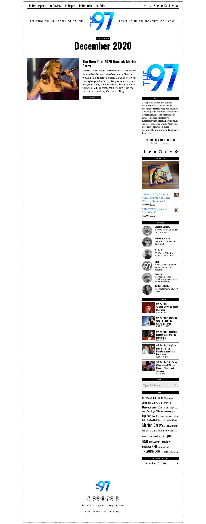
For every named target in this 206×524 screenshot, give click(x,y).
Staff (157, 261)
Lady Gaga (157, 420)
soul (167, 446)
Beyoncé (146, 407)
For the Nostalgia (168, 411)
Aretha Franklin (164, 403)
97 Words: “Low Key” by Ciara (166, 290)
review (166, 441)
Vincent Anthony (162, 226)
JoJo (167, 416)
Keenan (158, 273)
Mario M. (159, 250)
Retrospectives (129, 70)
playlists (163, 436)
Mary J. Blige (166, 426)
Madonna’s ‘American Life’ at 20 (165, 242)
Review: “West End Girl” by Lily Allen (166, 231)
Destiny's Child (153, 411)
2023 (166, 397)
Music (120, 70)
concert (171, 408)
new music (171, 430)
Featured (103, 70)
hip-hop (146, 415)
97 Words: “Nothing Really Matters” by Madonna (166, 334)
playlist (154, 436)
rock (159, 447)
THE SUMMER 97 (166, 452)
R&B (145, 441)
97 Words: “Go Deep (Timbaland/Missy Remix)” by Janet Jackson (166, 367)
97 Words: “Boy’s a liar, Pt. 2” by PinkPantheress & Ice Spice (166, 350)
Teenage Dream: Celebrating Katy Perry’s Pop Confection (166, 279)
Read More (91, 97)
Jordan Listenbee (163, 285)
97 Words (149, 398)
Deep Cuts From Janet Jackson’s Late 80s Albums (165, 267)
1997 (155, 397)
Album (171, 397)
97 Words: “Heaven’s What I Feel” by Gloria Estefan (166, 320)
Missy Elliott (153, 431)
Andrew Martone (162, 238)
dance (144, 411)
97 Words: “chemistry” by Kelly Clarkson (167, 306)
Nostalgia (146, 436)
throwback (175, 452)
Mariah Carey (112, 70)
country (176, 408)
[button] (176, 385)
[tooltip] (154, 5)
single (163, 447)
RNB (154, 446)
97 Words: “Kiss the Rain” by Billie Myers (164, 254)
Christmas (163, 407)
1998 (160, 397)
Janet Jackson (158, 416)
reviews (146, 446)
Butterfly (155, 407)
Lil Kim (164, 420)
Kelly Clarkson (174, 416)
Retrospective (155, 442)
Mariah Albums (172, 420)
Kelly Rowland (148, 420)
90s (143, 397)
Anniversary (149, 402)
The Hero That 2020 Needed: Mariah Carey (109, 63)
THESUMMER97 (151, 451)
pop (170, 435)
